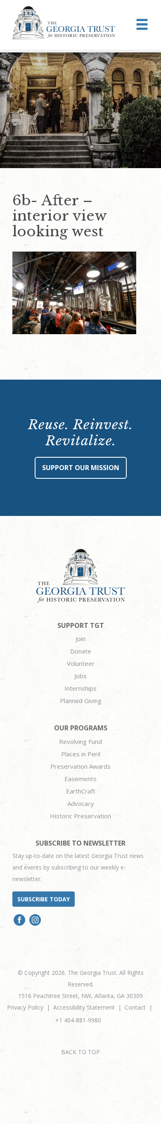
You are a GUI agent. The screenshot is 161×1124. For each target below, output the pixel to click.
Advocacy (80, 803)
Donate (80, 651)
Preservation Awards (80, 766)
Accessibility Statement (84, 1007)
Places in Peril (80, 754)
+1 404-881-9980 (78, 1020)
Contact (135, 1007)
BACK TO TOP (80, 1052)
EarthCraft (80, 791)
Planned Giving (81, 700)
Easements (80, 779)
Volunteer (81, 663)
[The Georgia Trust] (63, 22)
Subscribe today (43, 899)
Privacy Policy (25, 1007)
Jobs (80, 676)
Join (80, 638)
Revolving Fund (80, 741)
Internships (80, 688)
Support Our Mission (80, 467)
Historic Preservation (80, 816)
